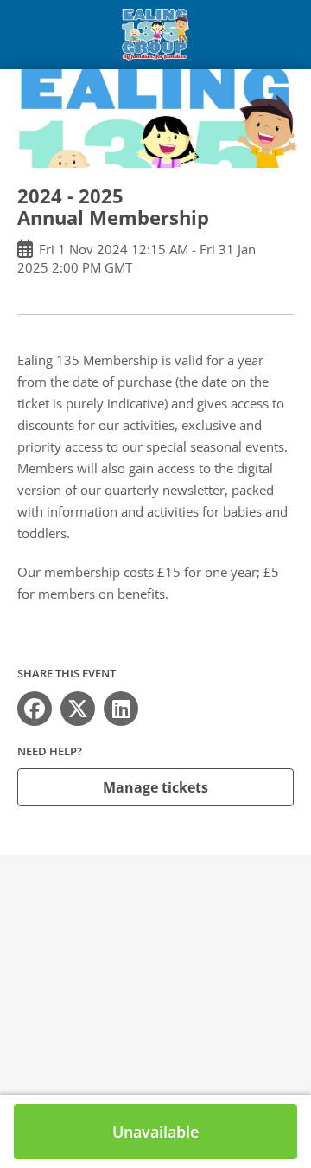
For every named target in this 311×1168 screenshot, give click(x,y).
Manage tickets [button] (155, 787)
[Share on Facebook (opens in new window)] (34, 708)
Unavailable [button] (155, 1131)
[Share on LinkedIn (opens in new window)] (121, 708)
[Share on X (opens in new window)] (77, 708)
